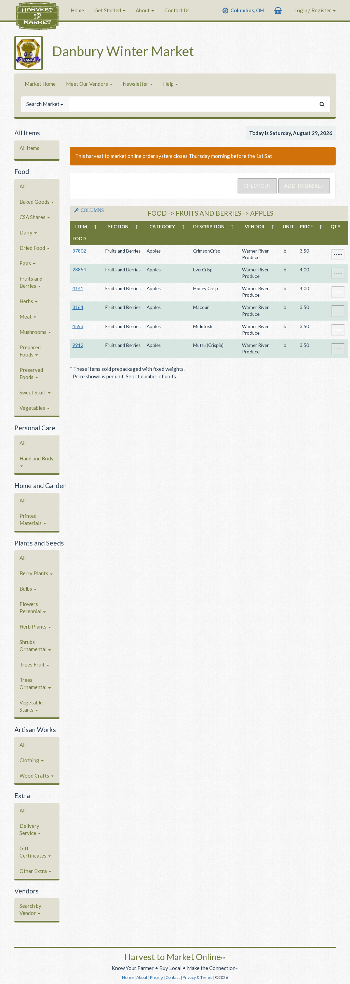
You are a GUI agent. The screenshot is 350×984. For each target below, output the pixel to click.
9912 (77, 345)
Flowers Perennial (30, 607)
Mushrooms (33, 332)
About (143, 10)
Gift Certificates (33, 852)
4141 (77, 288)
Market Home (40, 84)
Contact (172, 977)
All (22, 186)
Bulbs (26, 588)
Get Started (108, 10)
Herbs (26, 301)
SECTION (119, 226)
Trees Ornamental (33, 683)
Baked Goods (35, 202)
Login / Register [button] (313, 10)
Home (77, 10)
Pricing (156, 977)
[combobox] (192, 104)
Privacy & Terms (197, 977)
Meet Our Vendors (87, 84)
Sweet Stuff (33, 392)
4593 (77, 326)
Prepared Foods (30, 351)
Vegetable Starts (31, 706)
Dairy (26, 232)
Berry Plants (34, 573)
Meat (26, 316)
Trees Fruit (32, 664)
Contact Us (177, 10)
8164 (77, 307)
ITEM (81, 226)
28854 (79, 269)
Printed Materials (31, 519)
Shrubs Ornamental (33, 645)
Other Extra (33, 871)
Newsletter (136, 84)
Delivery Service (29, 829)
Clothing (29, 760)
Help (169, 84)
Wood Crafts (34, 775)
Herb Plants (33, 626)
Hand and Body (36, 458)
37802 (79, 251)
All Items (29, 148)
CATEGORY (162, 226)
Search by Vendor (30, 909)
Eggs (25, 263)
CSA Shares (32, 217)
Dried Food (32, 248)
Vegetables (32, 408)
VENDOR (255, 226)
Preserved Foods (31, 373)
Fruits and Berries (30, 282)
